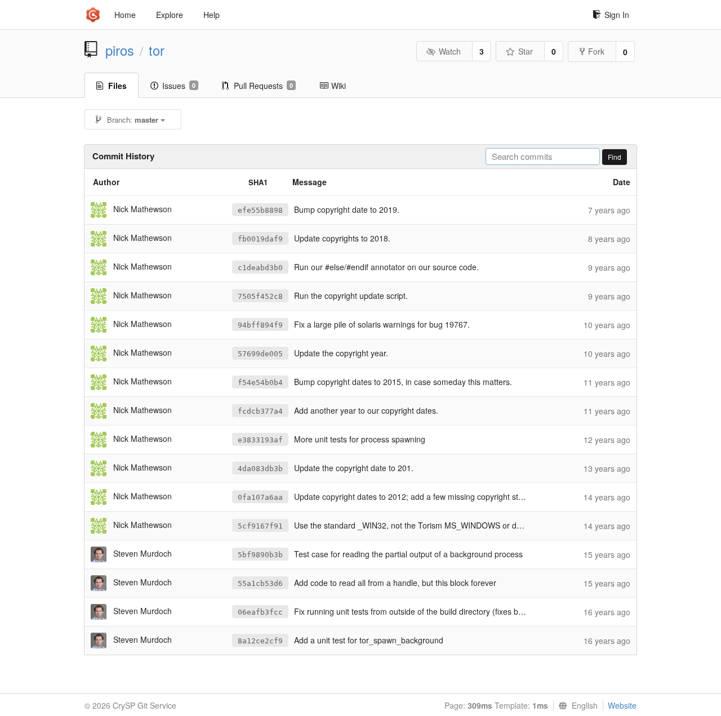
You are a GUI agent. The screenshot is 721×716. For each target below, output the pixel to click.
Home (125, 14)
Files (117, 85)
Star (525, 51)
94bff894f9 (260, 325)
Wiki (338, 85)
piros (119, 50)
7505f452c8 (260, 296)
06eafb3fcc (260, 612)
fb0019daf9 (260, 239)
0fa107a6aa (260, 497)
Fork (596, 51)
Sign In (616, 14)
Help (211, 14)
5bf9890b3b (260, 555)
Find (614, 157)
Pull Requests (263, 85)
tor (156, 50)
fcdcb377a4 (260, 411)
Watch (450, 51)
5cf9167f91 (260, 526)
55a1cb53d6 (260, 583)
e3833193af (260, 440)
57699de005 (260, 354)
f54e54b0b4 (260, 382)
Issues (178, 85)
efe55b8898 (260, 210)
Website (622, 705)
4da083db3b (260, 468)
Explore (169, 14)
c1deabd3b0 (260, 267)
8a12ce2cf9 (260, 641)
